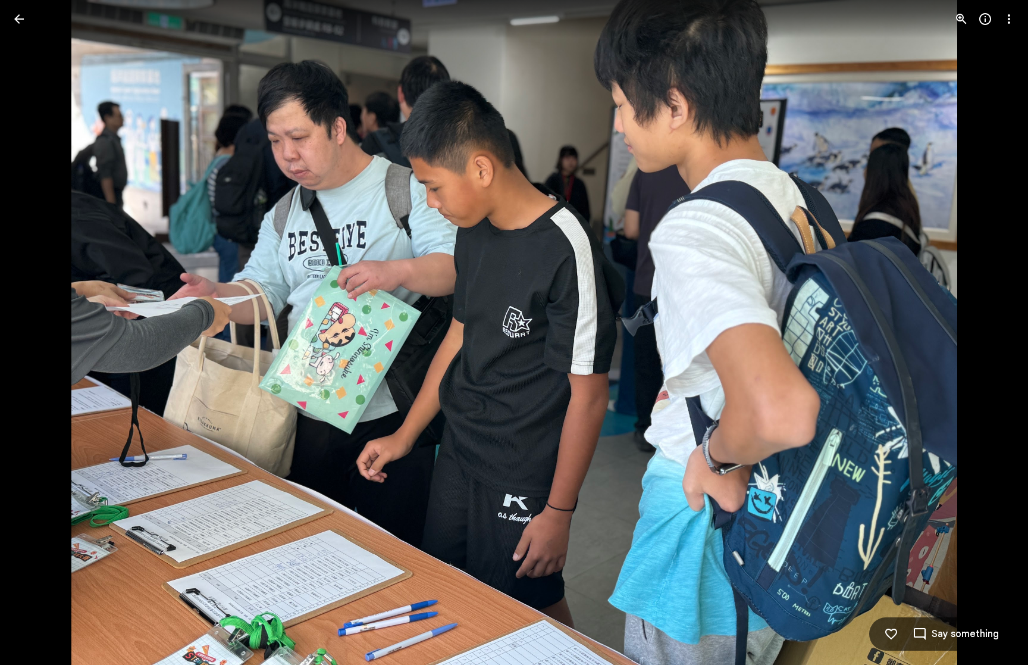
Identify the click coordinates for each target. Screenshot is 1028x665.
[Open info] (985, 19)
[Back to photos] (19, 19)
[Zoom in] (961, 19)
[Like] (891, 634)
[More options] (1009, 19)
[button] (33, 332)
